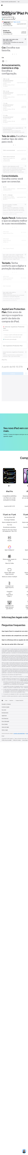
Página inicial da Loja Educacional (8, 1)
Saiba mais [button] (16, 22)
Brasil (3, 736)
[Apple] (2, 700)
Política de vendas (17, 740)
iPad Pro (9, 491)
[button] (25, 39)
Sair (19, 1)
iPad (6, 700)
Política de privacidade (7, 740)
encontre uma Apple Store (19, 733)
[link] (24, 1151)
